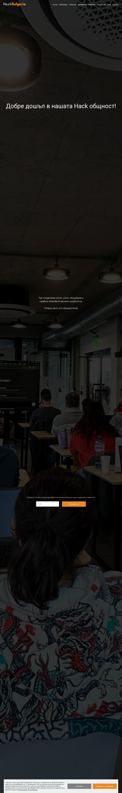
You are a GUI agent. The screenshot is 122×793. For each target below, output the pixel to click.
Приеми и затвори (104, 786)
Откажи (79, 786)
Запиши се (74, 504)
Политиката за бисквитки (28, 790)
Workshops (63, 5)
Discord (115, 5)
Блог (109, 5)
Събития (72, 5)
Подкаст (91, 5)
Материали (82, 5)
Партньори (101, 5)
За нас (55, 5)
